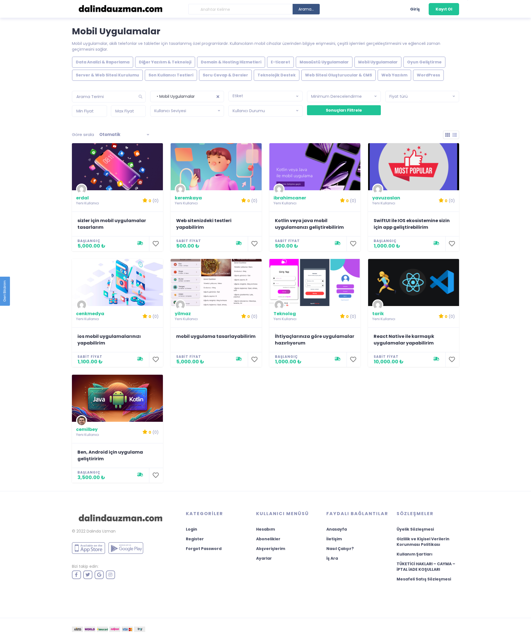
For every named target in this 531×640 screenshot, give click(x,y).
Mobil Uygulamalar (378, 62)
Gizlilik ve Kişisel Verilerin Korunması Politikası (423, 541)
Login (191, 529)
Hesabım (265, 529)
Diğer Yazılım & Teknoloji (165, 62)
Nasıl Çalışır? (340, 548)
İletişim (334, 539)
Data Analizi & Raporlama (102, 62)
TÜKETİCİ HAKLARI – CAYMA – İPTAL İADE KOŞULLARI (426, 566)
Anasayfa (336, 529)
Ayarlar (264, 558)
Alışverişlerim (270, 548)
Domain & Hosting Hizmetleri (231, 62)
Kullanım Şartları (415, 554)
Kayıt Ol (444, 9)
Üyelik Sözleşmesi (415, 529)
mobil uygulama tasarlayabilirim (216, 336)
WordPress (428, 75)
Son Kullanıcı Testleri (171, 75)
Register (195, 539)
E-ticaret (280, 62)
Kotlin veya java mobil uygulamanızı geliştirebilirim (309, 223)
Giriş (415, 9)
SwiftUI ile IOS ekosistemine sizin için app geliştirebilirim (412, 223)
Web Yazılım (394, 75)
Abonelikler (268, 539)
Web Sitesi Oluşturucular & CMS (338, 75)
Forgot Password (204, 548)
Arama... (306, 9)
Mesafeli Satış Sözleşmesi (424, 579)
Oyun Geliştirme (424, 62)
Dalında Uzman (101, 531)
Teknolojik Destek (276, 75)
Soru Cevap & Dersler (225, 75)
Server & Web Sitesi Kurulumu (107, 75)
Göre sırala (83, 134)
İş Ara (332, 558)
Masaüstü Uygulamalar (324, 62)
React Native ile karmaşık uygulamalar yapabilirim (404, 339)
